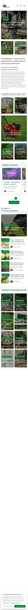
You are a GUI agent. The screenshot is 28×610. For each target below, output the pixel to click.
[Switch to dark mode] (24, 5)
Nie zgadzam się (8, 606)
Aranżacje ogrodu (6, 300)
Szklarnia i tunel (6, 103)
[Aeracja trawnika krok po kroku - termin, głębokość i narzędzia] (14, 128)
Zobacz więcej (14, 202)
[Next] (16, 198)
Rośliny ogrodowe (20, 149)
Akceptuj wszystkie (20, 606)
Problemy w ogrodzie (8, 225)
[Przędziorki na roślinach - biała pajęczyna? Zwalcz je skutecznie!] (14, 225)
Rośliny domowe (19, 43)
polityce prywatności (16, 603)
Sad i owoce (5, 19)
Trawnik (4, 43)
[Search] (21, 6)
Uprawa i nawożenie (20, 356)
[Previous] (12, 198)
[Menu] (17, 5)
